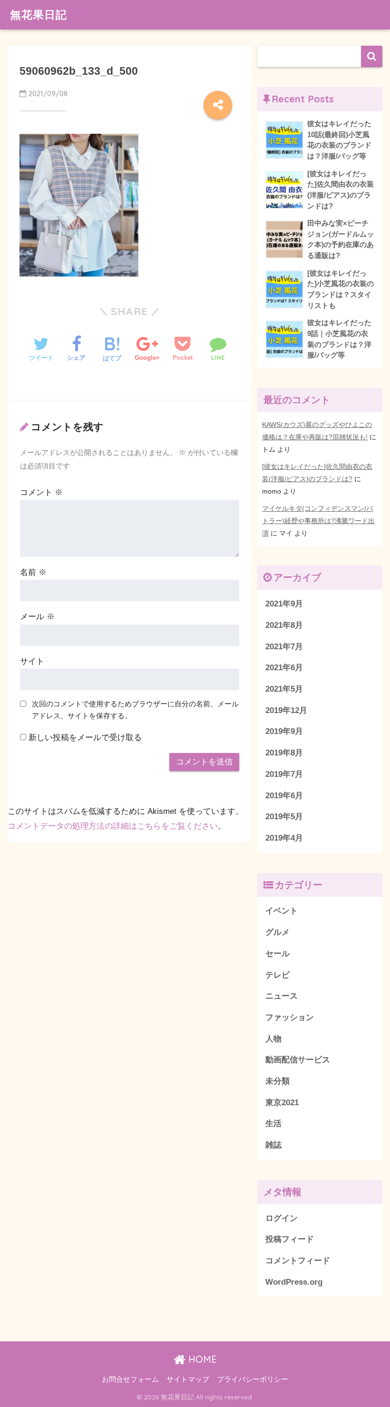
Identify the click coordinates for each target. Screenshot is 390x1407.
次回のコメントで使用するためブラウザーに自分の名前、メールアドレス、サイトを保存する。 (135, 710)
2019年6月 (284, 795)
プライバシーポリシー (252, 1379)
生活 (273, 1123)
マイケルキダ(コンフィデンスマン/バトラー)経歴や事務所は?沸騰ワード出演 (318, 521)
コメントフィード (297, 1260)
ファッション (289, 1017)
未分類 (277, 1081)
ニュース (281, 996)
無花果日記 (38, 14)
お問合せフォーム (130, 1379)
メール (37, 616)
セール (277, 953)
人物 (273, 1038)
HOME (201, 1359)
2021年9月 (284, 603)
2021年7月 (284, 646)
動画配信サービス (297, 1059)
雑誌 (273, 1144)
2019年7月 (284, 774)
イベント (281, 910)
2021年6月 (284, 667)
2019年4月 (284, 837)
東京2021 (282, 1102)
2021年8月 (284, 625)
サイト (32, 661)
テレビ (277, 975)
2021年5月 (284, 689)
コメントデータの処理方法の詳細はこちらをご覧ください (113, 826)
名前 (33, 572)
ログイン (281, 1218)
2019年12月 (286, 710)
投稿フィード (289, 1239)
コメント (41, 492)
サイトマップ (187, 1379)
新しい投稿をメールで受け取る (85, 737)
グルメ (277, 932)
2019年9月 (284, 731)
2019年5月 (284, 816)
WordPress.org (293, 1282)
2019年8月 (284, 752)
